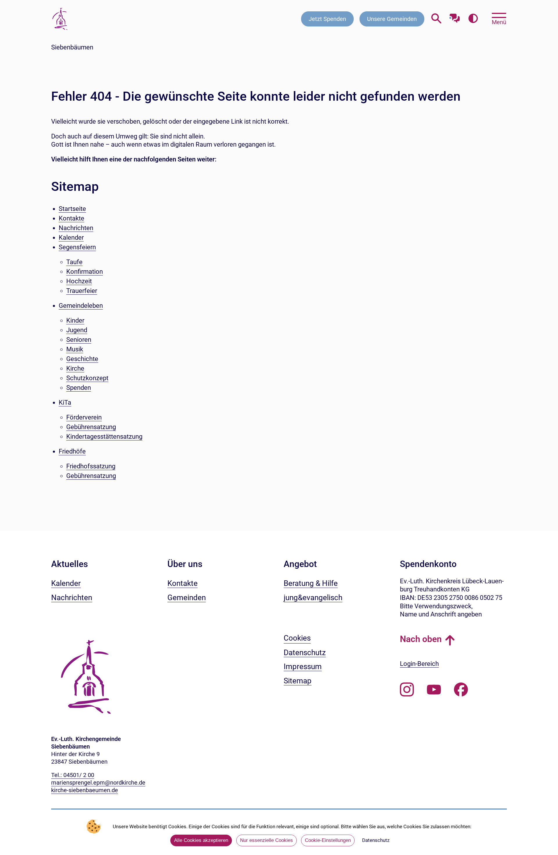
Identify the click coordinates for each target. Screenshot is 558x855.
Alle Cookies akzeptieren (201, 840)
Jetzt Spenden (327, 18)
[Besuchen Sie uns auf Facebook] (461, 689)
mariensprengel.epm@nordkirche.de (98, 782)
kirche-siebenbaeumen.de (84, 790)
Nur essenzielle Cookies (266, 840)
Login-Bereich (419, 663)
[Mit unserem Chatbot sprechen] (454, 16)
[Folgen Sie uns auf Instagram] (407, 689)
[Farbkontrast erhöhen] (473, 19)
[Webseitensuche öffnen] (436, 19)
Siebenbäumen (72, 47)
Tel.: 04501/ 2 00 (72, 775)
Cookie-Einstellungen (328, 840)
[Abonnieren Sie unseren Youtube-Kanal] (434, 689)
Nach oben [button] (421, 639)
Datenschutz (375, 840)
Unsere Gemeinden (392, 18)
